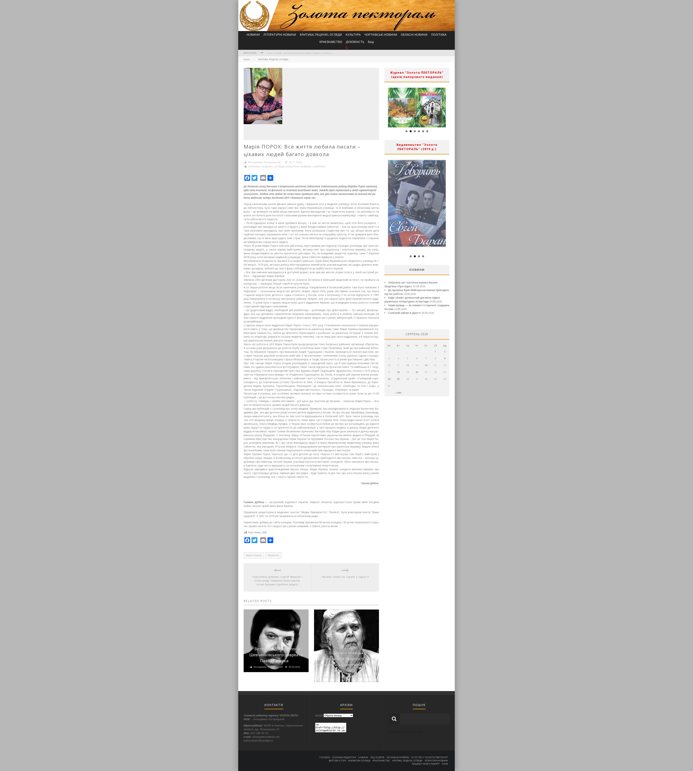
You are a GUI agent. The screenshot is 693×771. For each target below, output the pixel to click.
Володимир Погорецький (264, 162)
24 (389, 379)
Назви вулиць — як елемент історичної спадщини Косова (304, 53)
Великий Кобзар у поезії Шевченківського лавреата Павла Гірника (276, 654)
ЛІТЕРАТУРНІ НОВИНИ (279, 35)
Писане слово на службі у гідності (345, 576)
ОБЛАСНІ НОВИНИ (414, 35)
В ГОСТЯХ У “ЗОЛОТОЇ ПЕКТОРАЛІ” (430, 757)
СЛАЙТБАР (319, 166)
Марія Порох (254, 555)
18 (398, 372)
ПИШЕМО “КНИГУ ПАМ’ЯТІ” (426, 763)
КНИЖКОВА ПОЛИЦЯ (359, 760)
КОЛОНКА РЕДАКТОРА (344, 757)
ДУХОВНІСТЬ (355, 42)
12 (407, 365)
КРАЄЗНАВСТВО (330, 42)
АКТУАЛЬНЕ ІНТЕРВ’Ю (398, 757)
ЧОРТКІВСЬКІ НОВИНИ (380, 35)
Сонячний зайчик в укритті (404, 312)
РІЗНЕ (445, 763)
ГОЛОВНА (324, 757)
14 (426, 365)
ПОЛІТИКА (438, 35)
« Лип (398, 392)
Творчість (273, 555)
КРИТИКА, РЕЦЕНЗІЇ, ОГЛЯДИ (321, 35)
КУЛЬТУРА (353, 35)
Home (247, 59)
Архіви (319, 715)
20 (417, 372)
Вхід (371, 42)
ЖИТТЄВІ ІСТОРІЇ (337, 760)
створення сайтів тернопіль (406, 731)
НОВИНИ (253, 35)
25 (398, 379)
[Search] (346, 47)
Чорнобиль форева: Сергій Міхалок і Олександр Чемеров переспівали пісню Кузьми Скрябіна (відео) (277, 580)
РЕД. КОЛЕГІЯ (377, 757)
